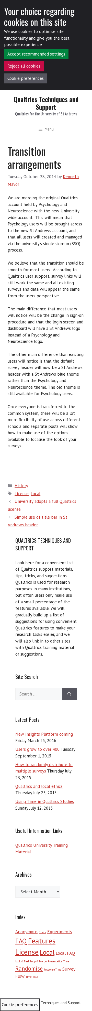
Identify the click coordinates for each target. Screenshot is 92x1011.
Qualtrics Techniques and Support (46, 103)
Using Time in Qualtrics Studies (44, 801)
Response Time (52, 969)
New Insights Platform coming (44, 734)
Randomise (29, 968)
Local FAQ (65, 953)
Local (35, 493)
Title (35, 977)
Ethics (42, 932)
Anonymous (26, 931)
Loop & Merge (38, 961)
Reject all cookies (23, 66)
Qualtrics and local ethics (39, 786)
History (21, 485)
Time (28, 977)
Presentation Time (58, 961)
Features (41, 940)
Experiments (59, 931)
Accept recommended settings (36, 54)
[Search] (69, 694)
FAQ (21, 941)
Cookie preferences (25, 78)
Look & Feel (22, 961)
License (22, 493)
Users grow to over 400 (37, 749)
